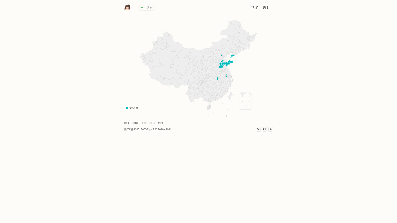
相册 (152, 123)
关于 (266, 7)
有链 (143, 123)
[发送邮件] (258, 129)
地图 (135, 123)
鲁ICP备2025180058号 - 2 (139, 129)
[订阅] (270, 129)
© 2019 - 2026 (163, 129)
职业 (126, 123)
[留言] (264, 129)
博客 (254, 7)
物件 (160, 123)
